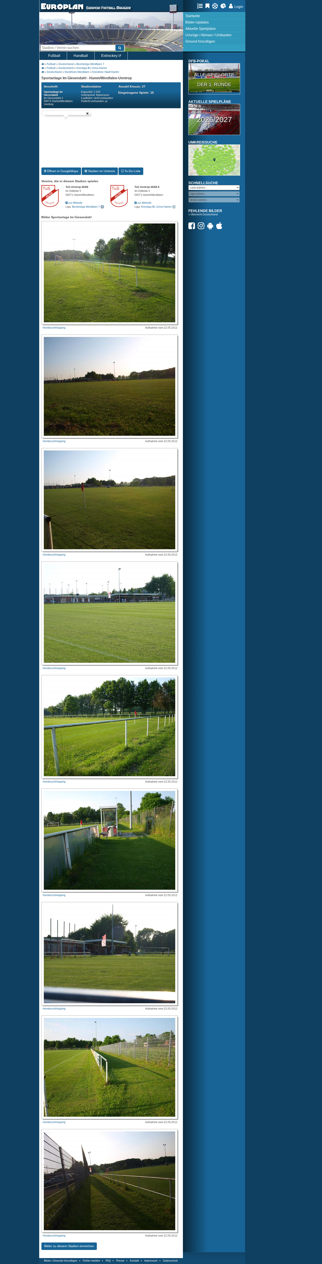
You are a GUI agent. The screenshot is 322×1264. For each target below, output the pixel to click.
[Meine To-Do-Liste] (208, 6)
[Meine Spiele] (216, 6)
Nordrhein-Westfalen (77, 72)
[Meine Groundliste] (201, 6)
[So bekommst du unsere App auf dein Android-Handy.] (211, 225)
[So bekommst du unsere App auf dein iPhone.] (220, 225)
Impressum (150, 1260)
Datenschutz (170, 1260)
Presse (120, 1260)
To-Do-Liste (132, 171)
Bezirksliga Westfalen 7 (90, 64)
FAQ (108, 1260)
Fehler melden (91, 1260)
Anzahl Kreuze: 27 (132, 86)
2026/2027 (214, 119)
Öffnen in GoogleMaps (62, 171)
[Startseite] (62, 10)
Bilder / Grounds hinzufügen (60, 1260)
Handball (81, 56)
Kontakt (134, 1260)
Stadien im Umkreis (101, 171)
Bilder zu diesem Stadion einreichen (69, 1246)
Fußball (54, 56)
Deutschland (66, 64)
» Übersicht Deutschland (203, 214)
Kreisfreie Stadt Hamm (105, 72)
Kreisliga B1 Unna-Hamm (91, 68)
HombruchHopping (54, 327)
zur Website (75, 202)
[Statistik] (224, 6)
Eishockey (109, 56)
